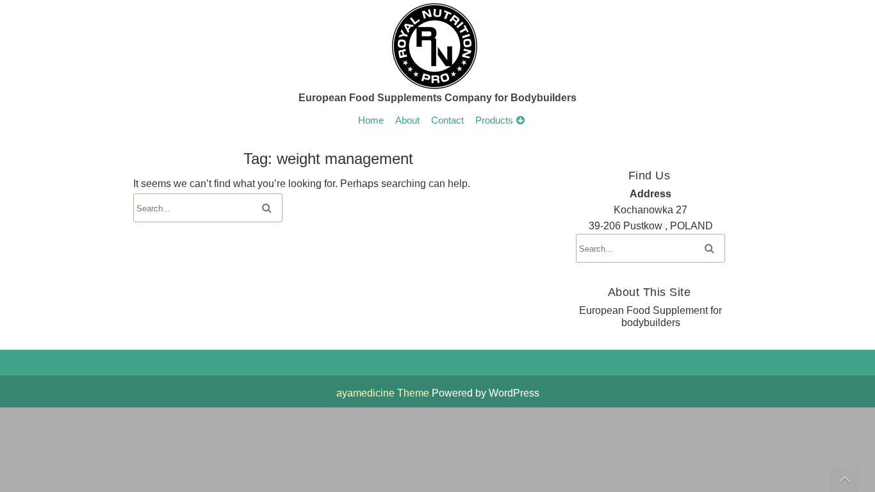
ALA (487, 310)
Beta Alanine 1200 (515, 333)
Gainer (492, 287)
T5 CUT (495, 287)
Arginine (495, 241)
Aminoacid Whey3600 (524, 264)
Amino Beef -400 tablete (528, 310)
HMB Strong (504, 264)
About (407, 120)
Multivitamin (503, 310)
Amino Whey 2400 (516, 241)
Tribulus (494, 287)
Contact (447, 120)
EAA (488, 287)
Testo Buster (504, 333)
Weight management (521, 218)
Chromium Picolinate (522, 333)
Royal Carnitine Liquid (523, 333)
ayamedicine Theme (384, 393)
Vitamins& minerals (519, 264)
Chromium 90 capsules (527, 287)
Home (371, 120)
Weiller (492, 264)
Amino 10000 (506, 218)
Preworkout (502, 241)
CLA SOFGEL (508, 264)
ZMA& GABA (506, 310)
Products (494, 120)
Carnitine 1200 (508, 241)
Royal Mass (503, 310)
